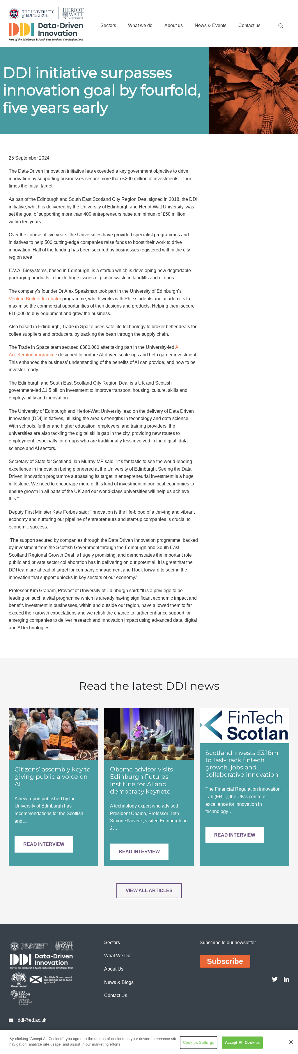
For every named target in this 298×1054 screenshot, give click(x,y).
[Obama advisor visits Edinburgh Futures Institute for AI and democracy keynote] (149, 733)
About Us (113, 969)
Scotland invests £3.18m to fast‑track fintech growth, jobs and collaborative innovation (241, 763)
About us (173, 25)
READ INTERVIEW (43, 844)
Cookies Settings (198, 1042)
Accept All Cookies (242, 1042)
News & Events (210, 25)
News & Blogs (119, 982)
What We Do (117, 955)
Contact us (249, 25)
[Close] (291, 1042)
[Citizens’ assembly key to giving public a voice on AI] (53, 733)
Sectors (108, 25)
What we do (140, 25)
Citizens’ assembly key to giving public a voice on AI (53, 776)
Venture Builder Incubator (35, 298)
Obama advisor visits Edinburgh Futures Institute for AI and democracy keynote (141, 780)
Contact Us (115, 995)
